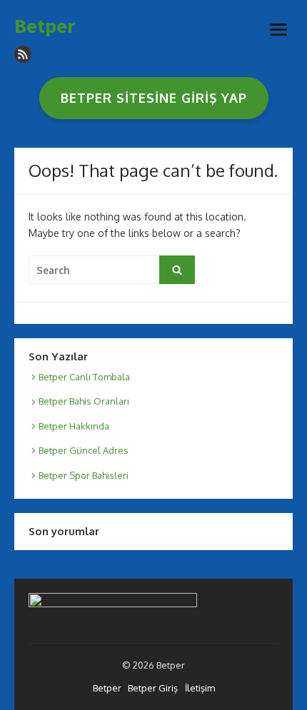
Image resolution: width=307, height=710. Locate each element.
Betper (44, 26)
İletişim (200, 688)
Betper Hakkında (74, 426)
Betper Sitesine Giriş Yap (154, 98)
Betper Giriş (153, 688)
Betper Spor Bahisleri (84, 475)
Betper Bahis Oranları (84, 401)
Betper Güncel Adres (84, 450)
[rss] (22, 54)
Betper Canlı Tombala (84, 376)
